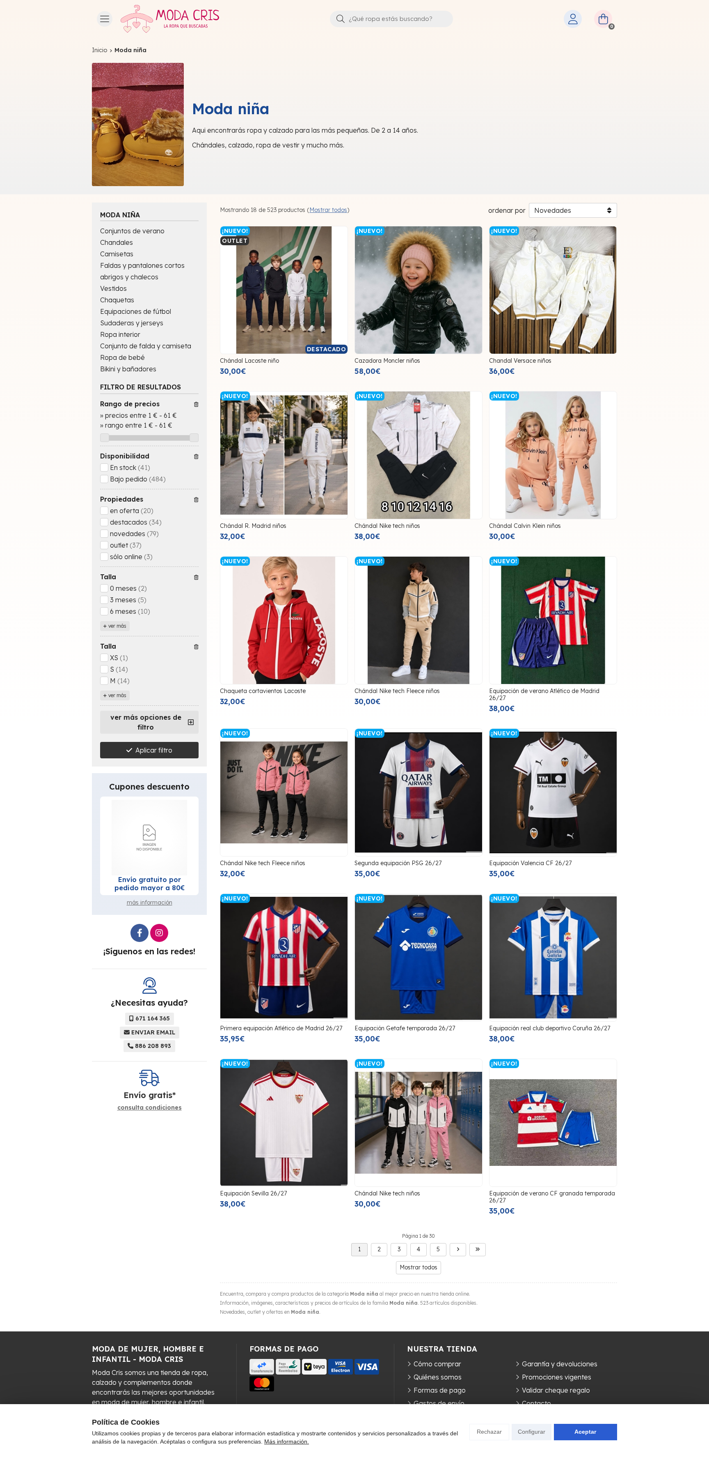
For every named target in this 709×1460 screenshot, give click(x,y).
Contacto (536, 1403)
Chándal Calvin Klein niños (525, 526)
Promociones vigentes (556, 1377)
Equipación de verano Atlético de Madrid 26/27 (544, 694)
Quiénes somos (438, 1377)
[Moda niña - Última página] (477, 1249)
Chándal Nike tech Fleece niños (397, 691)
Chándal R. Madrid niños (253, 526)
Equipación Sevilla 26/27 (253, 1193)
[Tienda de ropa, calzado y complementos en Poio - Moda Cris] (170, 19)
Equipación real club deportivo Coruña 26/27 (549, 1028)
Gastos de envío (439, 1403)
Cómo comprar (437, 1364)
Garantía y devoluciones (559, 1364)
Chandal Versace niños (520, 360)
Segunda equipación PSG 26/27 (397, 863)
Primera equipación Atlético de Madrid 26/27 (281, 1028)
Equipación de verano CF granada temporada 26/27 (552, 1197)
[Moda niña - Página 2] (458, 1249)
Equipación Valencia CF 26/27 (530, 863)
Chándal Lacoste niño (249, 360)
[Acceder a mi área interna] (573, 19)
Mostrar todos (328, 210)
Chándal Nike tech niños (387, 526)
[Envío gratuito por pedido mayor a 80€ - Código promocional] (149, 837)
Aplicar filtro (153, 750)
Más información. (286, 1441)
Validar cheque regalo (556, 1390)
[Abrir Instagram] (159, 933)
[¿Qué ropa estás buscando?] (391, 18)
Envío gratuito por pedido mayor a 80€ (149, 883)
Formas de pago (440, 1390)
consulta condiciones (149, 1107)
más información (149, 902)
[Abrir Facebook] (139, 933)
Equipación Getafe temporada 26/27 (404, 1028)
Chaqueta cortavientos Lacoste (263, 691)
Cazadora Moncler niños (387, 360)
